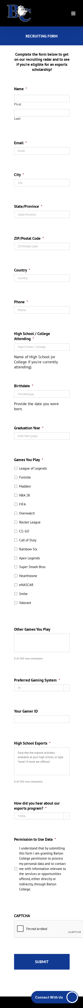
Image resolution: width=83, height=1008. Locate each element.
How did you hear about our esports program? (37, 806)
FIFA (22, 504)
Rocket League (30, 522)
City (19, 174)
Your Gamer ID (26, 711)
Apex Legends (29, 558)
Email (20, 142)
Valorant (25, 603)
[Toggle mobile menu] (73, 13)
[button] (54, 997)
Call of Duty (27, 540)
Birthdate (23, 385)
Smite (23, 594)
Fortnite (25, 477)
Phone (21, 301)
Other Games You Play (32, 629)
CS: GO (24, 531)
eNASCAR (26, 585)
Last (17, 119)
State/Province (28, 206)
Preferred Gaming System (37, 680)
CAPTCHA (22, 915)
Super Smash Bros (32, 567)
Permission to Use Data (35, 839)
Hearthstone (28, 576)
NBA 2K (24, 495)
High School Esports (32, 743)
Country (22, 270)
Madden (25, 486)
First (17, 104)
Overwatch (27, 513)
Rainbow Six (28, 549)
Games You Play (28, 459)
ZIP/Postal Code (29, 238)
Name (20, 88)
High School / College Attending (32, 336)
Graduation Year (28, 427)
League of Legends (33, 468)
